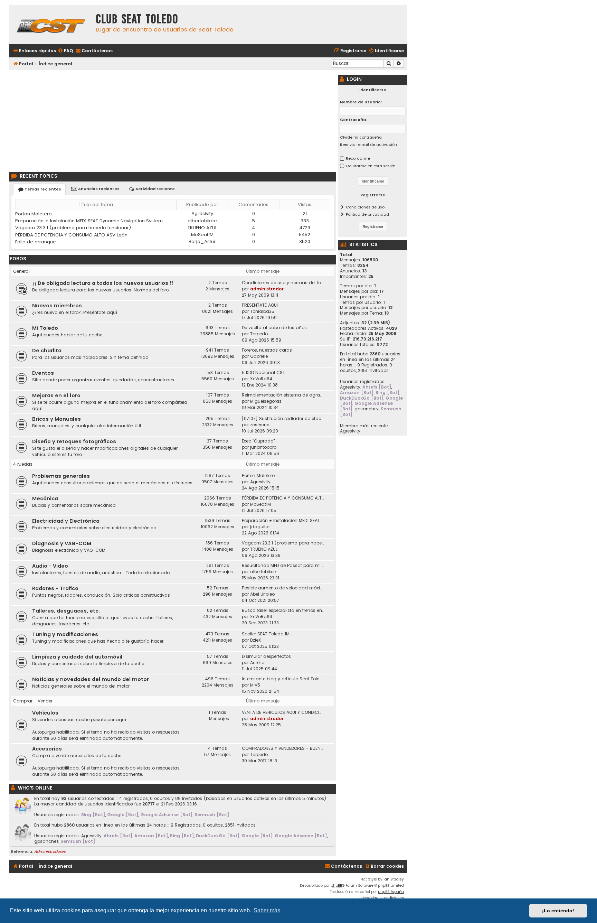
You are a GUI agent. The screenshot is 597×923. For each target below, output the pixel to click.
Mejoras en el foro (56, 395)
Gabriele (259, 356)
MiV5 (255, 685)
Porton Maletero (33, 214)
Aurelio (257, 662)
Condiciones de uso (365, 207)
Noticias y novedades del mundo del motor (90, 679)
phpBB (336, 885)
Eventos (43, 373)
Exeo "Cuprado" (258, 441)
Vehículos (45, 712)
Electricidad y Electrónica (66, 521)
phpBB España (391, 891)
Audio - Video (50, 565)
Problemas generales (61, 476)
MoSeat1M (202, 234)
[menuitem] (65, 51)
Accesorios (47, 748)
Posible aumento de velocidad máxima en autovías (283, 588)
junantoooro (263, 447)
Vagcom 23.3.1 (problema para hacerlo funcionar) (73, 227)
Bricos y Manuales (56, 419)
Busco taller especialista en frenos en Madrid (283, 610)
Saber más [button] (267, 910)
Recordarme (358, 158)
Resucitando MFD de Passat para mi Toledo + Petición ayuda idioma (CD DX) (283, 565)
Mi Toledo (45, 328)
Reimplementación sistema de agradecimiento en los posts (283, 395)
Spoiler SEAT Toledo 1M (266, 634)
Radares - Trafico (55, 588)
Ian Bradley (393, 879)
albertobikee (202, 220)
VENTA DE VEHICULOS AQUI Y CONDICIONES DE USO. (283, 712)
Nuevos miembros (57, 305)
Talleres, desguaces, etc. (66, 610)
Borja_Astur (202, 241)
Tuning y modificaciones (65, 634)
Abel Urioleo (262, 594)
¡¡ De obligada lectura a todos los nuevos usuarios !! (103, 283)
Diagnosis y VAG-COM (61, 543)
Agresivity (202, 213)
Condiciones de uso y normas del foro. (283, 283)
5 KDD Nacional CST (263, 372)
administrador (267, 289)
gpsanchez (46, 841)
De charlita (46, 350)
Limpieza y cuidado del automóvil (77, 656)
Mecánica (45, 498)
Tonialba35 (262, 311)
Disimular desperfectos (266, 656)
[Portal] (51, 25)
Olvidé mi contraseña (361, 137)
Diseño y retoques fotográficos (74, 441)
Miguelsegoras (266, 401)
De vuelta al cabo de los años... (276, 327)
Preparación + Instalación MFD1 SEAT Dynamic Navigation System (89, 220)
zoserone (259, 425)
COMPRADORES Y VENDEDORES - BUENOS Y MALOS (283, 748)
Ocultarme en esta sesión (371, 166)
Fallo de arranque (35, 242)
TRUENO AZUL (202, 227)
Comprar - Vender (33, 701)
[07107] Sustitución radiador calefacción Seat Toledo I (283, 418)
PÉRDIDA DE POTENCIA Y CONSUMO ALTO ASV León (71, 235)
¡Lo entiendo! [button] (558, 910)
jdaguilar (260, 527)
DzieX (255, 640)
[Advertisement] (172, 120)
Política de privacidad (367, 214)
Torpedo (259, 334)
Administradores (50, 851)
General (21, 271)
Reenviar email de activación (368, 144)
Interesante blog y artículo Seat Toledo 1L (283, 679)
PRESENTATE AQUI (260, 305)
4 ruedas (22, 464)
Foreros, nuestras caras (267, 350)
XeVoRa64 (261, 379)
